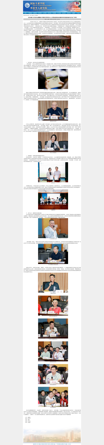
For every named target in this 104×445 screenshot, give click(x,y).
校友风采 (64, 13)
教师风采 (35, 13)
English (78, 13)
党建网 (73, 13)
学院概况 (30, 13)
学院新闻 (36, 15)
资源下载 (68, 13)
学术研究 (40, 13)
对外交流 (49, 13)
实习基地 (59, 13)
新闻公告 (33, 15)
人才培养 (44, 13)
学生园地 (54, 13)
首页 (25, 13)
